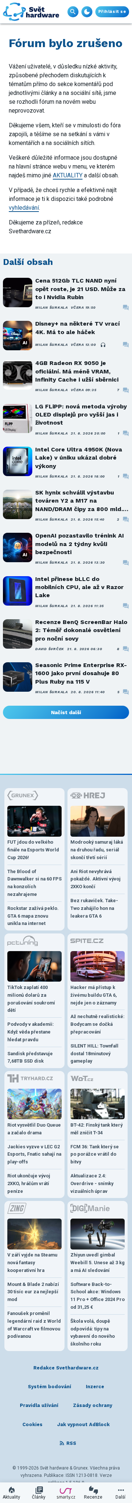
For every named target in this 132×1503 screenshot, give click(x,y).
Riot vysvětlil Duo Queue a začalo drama (34, 1128)
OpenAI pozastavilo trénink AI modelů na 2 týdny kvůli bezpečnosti (79, 544)
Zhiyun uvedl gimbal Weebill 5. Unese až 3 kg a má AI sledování (97, 1262)
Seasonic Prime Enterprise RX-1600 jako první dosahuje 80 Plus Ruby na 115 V (81, 673)
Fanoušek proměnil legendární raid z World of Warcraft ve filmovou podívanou (34, 1325)
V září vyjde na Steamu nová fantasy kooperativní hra (32, 1262)
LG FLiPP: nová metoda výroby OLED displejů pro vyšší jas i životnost (81, 414)
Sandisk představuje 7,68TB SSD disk (30, 1057)
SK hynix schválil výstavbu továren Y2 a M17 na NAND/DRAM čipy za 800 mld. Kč (79, 501)
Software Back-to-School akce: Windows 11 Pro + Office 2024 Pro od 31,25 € (97, 1296)
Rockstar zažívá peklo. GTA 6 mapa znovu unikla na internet (33, 915)
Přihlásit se (112, 11)
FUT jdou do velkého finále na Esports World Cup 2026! (33, 849)
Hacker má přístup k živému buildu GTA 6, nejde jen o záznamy (93, 995)
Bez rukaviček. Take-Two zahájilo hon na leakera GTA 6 (94, 908)
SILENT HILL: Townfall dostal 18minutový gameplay (94, 1053)
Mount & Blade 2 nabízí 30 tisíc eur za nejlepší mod (33, 1292)
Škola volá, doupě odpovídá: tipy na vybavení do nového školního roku (92, 1332)
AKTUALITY (67, 175)
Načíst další (66, 712)
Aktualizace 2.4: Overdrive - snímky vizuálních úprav (91, 1183)
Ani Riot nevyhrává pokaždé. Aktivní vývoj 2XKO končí (95, 879)
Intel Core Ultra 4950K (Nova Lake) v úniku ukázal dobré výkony (78, 457)
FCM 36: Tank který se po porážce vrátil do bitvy (94, 1154)
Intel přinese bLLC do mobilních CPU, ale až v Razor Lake (79, 587)
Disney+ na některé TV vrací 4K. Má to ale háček (77, 327)
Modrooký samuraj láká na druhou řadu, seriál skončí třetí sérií (96, 849)
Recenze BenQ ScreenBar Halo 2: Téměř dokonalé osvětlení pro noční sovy (81, 630)
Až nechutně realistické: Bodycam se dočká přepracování (97, 1024)
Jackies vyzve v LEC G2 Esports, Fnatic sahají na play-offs (34, 1154)
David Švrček (49, 649)
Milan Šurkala (51, 307)
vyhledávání (24, 207)
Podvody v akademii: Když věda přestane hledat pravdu (30, 1031)
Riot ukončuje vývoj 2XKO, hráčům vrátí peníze (28, 1183)
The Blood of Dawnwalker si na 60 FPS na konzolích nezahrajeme (34, 883)
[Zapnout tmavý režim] (86, 11)
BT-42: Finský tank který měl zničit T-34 (96, 1128)
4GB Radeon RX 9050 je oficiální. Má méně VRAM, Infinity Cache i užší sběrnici (76, 371)
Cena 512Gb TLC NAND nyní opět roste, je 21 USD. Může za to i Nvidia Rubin (80, 289)
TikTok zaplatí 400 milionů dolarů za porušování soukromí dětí (31, 999)
